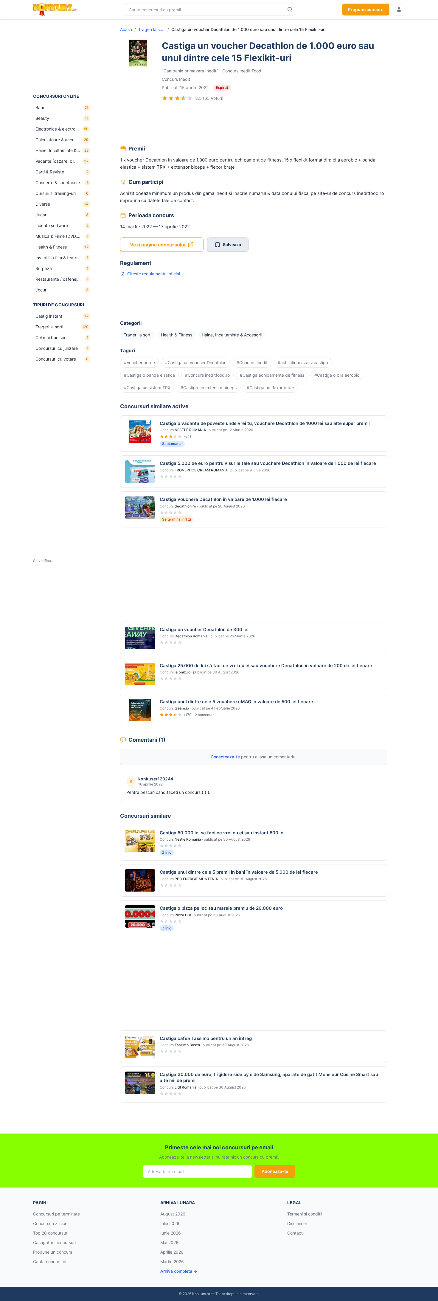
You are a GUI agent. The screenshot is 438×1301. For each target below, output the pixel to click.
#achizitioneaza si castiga (303, 362)
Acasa (126, 29)
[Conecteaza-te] (399, 9)
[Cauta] (290, 10)
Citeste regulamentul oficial (153, 273)
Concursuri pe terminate (56, 1213)
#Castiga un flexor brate (270, 387)
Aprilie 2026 (172, 1252)
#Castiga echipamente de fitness (272, 375)
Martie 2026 (172, 1261)
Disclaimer (297, 1223)
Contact (295, 1232)
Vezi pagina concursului (157, 245)
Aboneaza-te (275, 1171)
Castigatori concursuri (54, 1242)
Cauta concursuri (49, 1261)
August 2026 (172, 1213)
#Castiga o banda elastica (149, 375)
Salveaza (232, 244)
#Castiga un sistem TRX (147, 387)
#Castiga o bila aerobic (336, 375)
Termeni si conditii (304, 1213)
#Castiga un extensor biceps (209, 387)
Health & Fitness (176, 334)
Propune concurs (365, 9)
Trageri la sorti (151, 29)
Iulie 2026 (169, 1223)
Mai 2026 (169, 1242)
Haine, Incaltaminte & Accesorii (232, 334)
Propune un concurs (52, 1252)
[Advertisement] (63, 56)
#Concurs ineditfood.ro (207, 375)
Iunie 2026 (170, 1232)
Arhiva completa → (178, 1271)
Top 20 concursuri (50, 1232)
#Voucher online (139, 362)
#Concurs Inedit (252, 362)
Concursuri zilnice (50, 1223)
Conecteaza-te (225, 756)
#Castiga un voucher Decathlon (195, 362)
